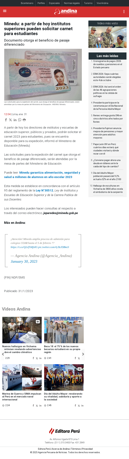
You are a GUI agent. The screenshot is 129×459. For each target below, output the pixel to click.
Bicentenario (27, 3)
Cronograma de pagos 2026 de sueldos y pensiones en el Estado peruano (107, 64)
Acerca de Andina (61, 449)
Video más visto (107, 23)
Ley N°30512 (44, 190)
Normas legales (72, 3)
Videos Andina (16, 309)
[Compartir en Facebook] (34, 358)
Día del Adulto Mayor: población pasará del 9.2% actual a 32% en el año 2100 (107, 176)
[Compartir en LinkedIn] (40, 358)
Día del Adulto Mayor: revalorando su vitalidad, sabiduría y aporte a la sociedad (63, 396)
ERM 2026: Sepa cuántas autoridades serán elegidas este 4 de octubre (107, 77)
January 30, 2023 (24, 261)
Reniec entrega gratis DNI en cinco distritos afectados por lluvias (108, 118)
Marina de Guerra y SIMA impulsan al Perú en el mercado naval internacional (21, 396)
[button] (2, 354)
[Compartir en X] (37, 358)
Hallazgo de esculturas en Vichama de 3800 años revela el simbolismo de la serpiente (108, 188)
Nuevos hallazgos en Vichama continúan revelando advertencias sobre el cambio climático (21, 349)
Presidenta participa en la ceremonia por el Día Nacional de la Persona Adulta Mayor (108, 105)
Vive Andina (102, 3)
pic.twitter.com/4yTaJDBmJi (53, 247)
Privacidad (87, 449)
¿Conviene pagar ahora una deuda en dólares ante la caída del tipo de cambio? (107, 163)
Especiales (54, 3)
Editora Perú (44, 449)
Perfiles (41, 3)
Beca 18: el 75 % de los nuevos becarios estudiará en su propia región (62, 349)
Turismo (88, 3)
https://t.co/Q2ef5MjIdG (24, 247)
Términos (76, 449)
